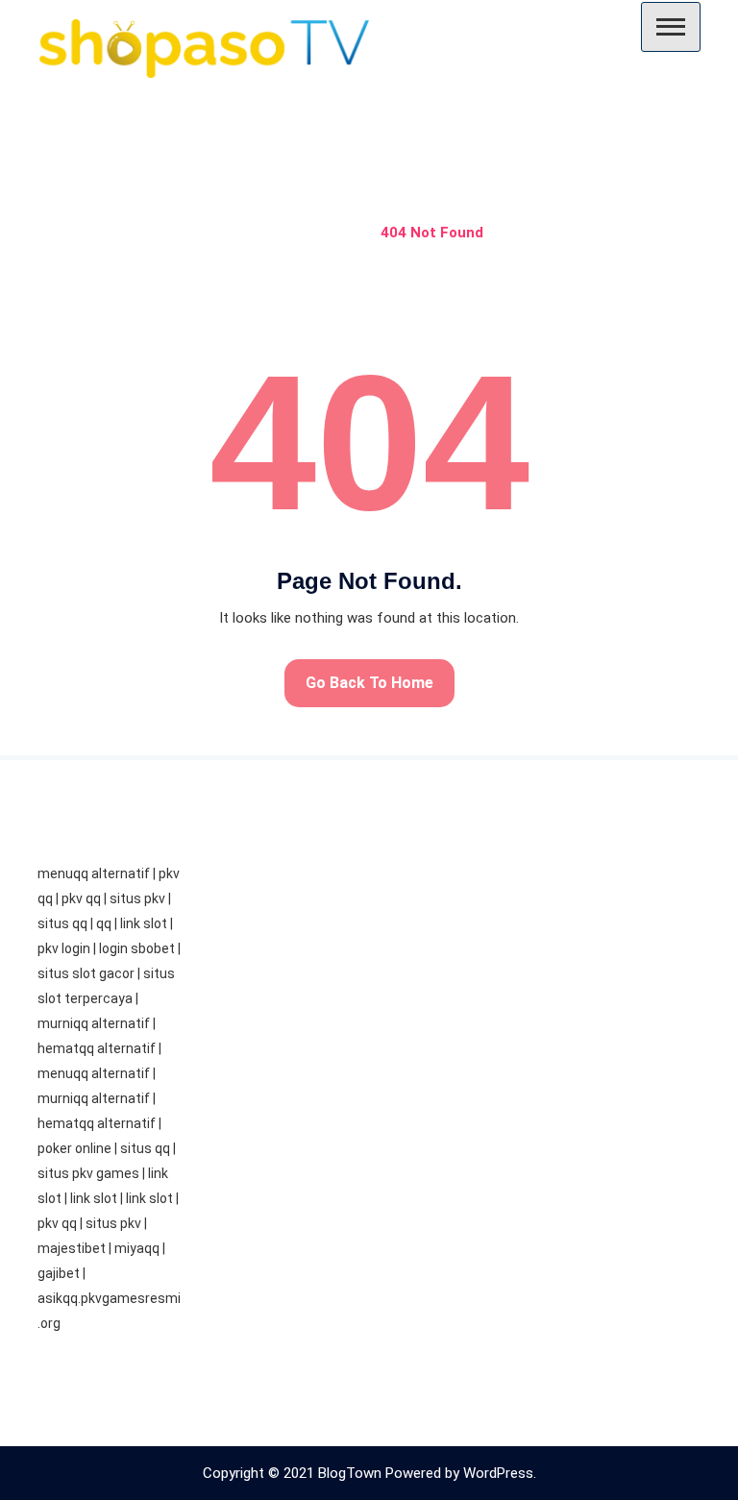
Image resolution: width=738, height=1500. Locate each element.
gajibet (58, 1273)
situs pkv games (88, 1173)
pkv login (63, 948)
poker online (74, 1148)
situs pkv (137, 898)
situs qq (62, 923)
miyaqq (137, 1248)
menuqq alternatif (93, 873)
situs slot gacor (86, 973)
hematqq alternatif (96, 1048)
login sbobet (137, 948)
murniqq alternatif (93, 1023)
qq (103, 923)
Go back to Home (369, 683)
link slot (143, 923)
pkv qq (81, 898)
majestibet (71, 1248)
